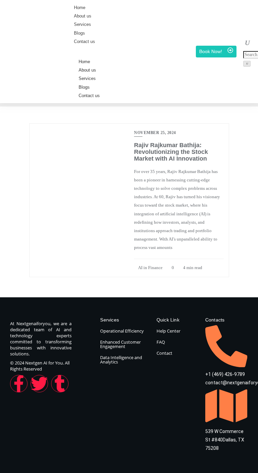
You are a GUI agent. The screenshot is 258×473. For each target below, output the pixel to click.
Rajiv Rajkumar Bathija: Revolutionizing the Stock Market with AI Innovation (171, 152)
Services (87, 78)
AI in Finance (150, 267)
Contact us (89, 95)
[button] (247, 43)
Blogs (84, 87)
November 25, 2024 (155, 132)
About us (87, 70)
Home (84, 61)
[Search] (247, 64)
